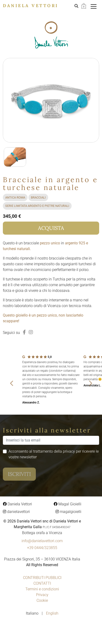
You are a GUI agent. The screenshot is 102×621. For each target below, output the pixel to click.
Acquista (51, 228)
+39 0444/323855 (42, 547)
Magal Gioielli (69, 504)
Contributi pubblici (42, 577)
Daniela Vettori (30, 5)
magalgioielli (70, 511)
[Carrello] (83, 5)
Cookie (42, 600)
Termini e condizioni (42, 589)
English (52, 613)
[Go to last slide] (12, 383)
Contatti (42, 583)
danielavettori (18, 511)
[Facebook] (24, 332)
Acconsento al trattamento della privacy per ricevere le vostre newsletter (54, 454)
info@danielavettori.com (42, 541)
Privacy (42, 595)
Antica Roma (15, 197)
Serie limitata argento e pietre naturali (37, 206)
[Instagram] (31, 332)
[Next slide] (90, 383)
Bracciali (38, 197)
